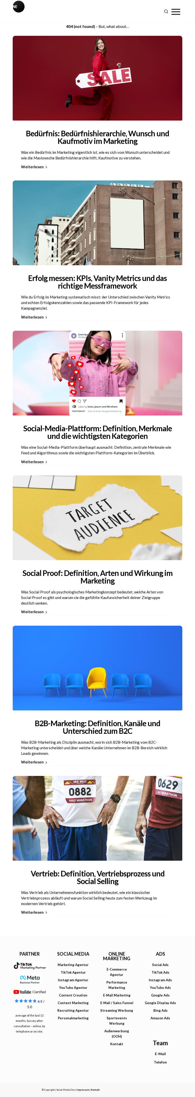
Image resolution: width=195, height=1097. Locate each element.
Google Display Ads (160, 1003)
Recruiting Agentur (73, 1010)
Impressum (83, 1089)
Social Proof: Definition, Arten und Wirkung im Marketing (98, 576)
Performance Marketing (116, 985)
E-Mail (160, 1054)
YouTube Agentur (73, 988)
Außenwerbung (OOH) (116, 1033)
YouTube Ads (160, 988)
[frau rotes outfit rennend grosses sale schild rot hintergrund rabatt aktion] (97, 78)
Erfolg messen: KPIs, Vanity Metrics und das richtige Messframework (97, 281)
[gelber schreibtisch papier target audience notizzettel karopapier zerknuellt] (97, 517)
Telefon (160, 1062)
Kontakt (116, 1044)
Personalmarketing (73, 1018)
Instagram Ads (160, 980)
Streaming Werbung (116, 1010)
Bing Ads (160, 1010)
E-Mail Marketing (117, 995)
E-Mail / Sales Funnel (116, 1003)
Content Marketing (73, 1003)
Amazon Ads (160, 1018)
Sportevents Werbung (117, 1020)
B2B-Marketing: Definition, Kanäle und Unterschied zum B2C (97, 727)
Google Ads (160, 995)
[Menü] (175, 11)
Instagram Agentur (73, 980)
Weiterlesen (32, 166)
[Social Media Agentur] (55, 11)
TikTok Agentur (73, 972)
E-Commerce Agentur (117, 972)
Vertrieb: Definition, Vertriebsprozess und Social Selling (98, 877)
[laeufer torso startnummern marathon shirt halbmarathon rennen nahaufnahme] (97, 818)
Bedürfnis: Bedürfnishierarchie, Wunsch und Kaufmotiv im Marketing (97, 137)
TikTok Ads (160, 972)
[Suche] (166, 11)
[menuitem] (175, 11)
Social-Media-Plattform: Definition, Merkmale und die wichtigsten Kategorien (97, 432)
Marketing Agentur (73, 965)
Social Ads (160, 965)
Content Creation (73, 995)
